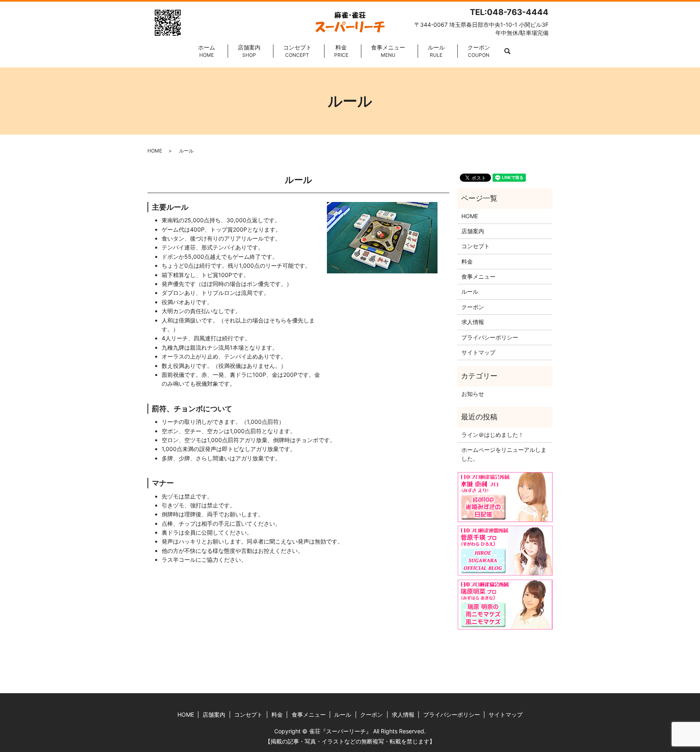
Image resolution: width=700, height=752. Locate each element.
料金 (341, 51)
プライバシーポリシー (489, 337)
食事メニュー (388, 51)
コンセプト (297, 51)
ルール (436, 51)
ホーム (206, 51)
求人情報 (472, 321)
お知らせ (472, 393)
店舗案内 (249, 51)
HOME (154, 151)
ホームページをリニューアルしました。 (503, 454)
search (508, 51)
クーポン (478, 51)
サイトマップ (478, 352)
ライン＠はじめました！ (492, 434)
